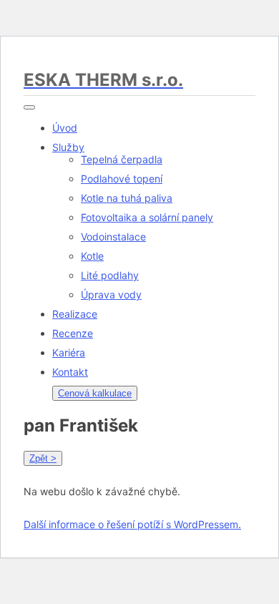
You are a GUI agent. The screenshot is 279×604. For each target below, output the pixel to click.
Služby (68, 147)
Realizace (74, 314)
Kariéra (68, 352)
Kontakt (70, 372)
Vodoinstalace (113, 236)
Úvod (64, 128)
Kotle (92, 256)
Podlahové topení (121, 178)
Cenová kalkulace (95, 393)
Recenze (72, 333)
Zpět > (43, 458)
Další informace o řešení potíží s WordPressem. (132, 524)
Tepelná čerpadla (121, 159)
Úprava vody (111, 294)
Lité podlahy (110, 275)
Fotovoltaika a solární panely (147, 217)
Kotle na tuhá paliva (126, 198)
